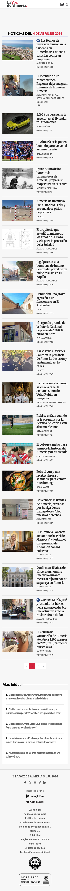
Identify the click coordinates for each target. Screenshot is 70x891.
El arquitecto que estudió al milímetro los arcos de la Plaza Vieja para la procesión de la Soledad (51, 237)
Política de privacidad (35, 814)
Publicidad (35, 835)
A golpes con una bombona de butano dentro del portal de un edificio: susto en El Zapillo (51, 269)
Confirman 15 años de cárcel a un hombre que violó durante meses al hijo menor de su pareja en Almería (51, 575)
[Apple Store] (35, 802)
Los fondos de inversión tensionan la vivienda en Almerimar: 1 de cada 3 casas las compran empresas (51, 50)
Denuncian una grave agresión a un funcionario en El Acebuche (50, 299)
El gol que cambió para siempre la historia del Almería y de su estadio (51, 448)
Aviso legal (35, 809)
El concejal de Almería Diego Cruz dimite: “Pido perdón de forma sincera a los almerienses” (34, 725)
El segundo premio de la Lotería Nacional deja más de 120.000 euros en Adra (50, 328)
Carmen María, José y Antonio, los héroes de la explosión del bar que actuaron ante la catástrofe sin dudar (51, 607)
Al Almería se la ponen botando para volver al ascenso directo (51, 145)
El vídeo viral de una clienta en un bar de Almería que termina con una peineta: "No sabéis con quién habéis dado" (33, 711)
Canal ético (35, 843)
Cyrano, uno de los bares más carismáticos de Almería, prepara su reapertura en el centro (51, 176)
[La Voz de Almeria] (17, 4)
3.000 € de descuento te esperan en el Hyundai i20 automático (51, 118)
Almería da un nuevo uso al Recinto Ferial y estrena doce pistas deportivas (50, 206)
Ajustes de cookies (35, 848)
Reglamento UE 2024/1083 (35, 839)
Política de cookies (35, 818)
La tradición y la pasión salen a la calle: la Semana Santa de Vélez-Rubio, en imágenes (51, 390)
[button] (4, 4)
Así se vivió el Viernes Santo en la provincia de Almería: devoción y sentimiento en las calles (51, 358)
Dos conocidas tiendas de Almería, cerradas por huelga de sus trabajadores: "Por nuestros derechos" (51, 507)
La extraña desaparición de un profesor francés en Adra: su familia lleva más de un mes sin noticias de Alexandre (34, 740)
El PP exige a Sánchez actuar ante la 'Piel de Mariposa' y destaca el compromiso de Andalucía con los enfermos (50, 541)
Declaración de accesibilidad (35, 852)
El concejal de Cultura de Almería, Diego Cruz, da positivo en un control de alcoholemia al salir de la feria (34, 696)
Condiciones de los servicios (35, 822)
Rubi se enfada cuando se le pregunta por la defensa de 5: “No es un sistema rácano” (51, 421)
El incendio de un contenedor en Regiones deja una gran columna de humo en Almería (51, 83)
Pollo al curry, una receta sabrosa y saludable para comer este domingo (51, 477)
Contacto (35, 831)
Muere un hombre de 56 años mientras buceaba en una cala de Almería (33, 754)
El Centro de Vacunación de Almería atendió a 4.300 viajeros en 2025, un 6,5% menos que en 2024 (51, 639)
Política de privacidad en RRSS (35, 826)
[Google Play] (35, 796)
